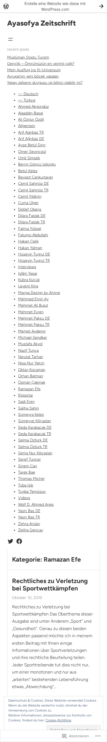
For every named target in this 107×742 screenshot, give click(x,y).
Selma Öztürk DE (33, 440)
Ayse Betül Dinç (32, 145)
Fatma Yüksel (29, 228)
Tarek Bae (26, 472)
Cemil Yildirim (29, 196)
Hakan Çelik (28, 241)
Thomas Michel (31, 478)
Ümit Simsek (29, 158)
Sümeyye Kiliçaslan (34, 421)
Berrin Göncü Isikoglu (37, 164)
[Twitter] (10, 541)
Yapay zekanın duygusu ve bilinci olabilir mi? (45, 82)
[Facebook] (19, 541)
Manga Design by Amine (39, 292)
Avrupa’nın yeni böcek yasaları (33, 76)
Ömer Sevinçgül (32, 151)
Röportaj (25, 395)
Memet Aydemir (32, 331)
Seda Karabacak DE (35, 427)
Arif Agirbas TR (31, 132)
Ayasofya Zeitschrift (41, 23)
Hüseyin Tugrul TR (34, 260)
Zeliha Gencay (30, 530)
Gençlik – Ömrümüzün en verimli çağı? (40, 63)
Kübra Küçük (29, 279)
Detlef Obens (29, 209)
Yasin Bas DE (29, 511)
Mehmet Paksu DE (34, 318)
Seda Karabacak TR (34, 434)
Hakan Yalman (30, 248)
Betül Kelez (28, 171)
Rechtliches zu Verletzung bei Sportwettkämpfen (50, 584)
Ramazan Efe (29, 389)
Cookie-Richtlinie (58, 720)
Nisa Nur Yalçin (31, 363)
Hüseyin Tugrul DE (34, 254)
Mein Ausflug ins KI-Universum (34, 70)
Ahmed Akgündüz (33, 106)
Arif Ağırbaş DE (31, 138)
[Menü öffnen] (10, 39)
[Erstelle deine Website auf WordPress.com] (53, 6)
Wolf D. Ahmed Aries (36, 504)
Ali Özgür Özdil (31, 119)
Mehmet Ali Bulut (33, 305)
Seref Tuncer (29, 459)
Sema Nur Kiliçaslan (35, 453)
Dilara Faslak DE (32, 215)
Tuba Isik (25, 485)
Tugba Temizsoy (32, 491)
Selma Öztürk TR (32, 446)
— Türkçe (26, 100)
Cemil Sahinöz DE (33, 183)
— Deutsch (28, 94)
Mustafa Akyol (30, 344)
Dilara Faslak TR (31, 222)
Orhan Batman (30, 376)
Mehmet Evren (31, 312)
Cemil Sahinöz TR (33, 190)
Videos (24, 498)
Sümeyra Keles (31, 414)
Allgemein (26, 125)
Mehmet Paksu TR (34, 324)
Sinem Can (27, 466)
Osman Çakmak (31, 382)
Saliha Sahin (28, 408)
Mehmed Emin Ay (33, 299)
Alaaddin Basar (30, 113)
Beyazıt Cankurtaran (35, 177)
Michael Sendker (32, 337)
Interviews (27, 267)
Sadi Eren (26, 401)
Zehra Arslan (29, 523)
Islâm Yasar (27, 273)
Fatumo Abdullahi (33, 235)
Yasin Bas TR (29, 517)
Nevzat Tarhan (30, 356)
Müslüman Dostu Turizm (28, 57)
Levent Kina (28, 286)
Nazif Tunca (28, 350)
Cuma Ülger (28, 202)
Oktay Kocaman (31, 369)
